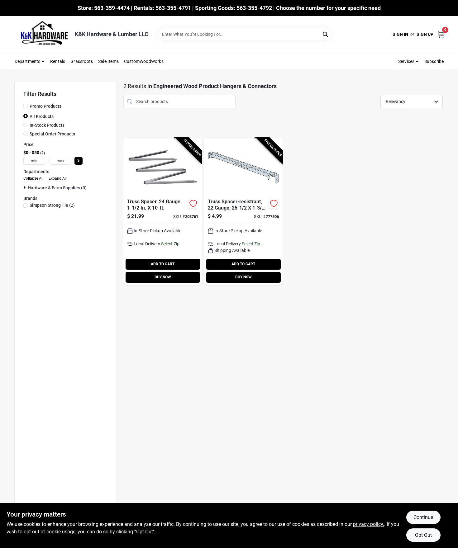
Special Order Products (52, 133)
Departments (28, 61)
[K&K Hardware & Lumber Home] (42, 34)
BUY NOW (163, 277)
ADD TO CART (162, 264)
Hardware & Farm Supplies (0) (57, 187)
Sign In (400, 34)
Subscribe (434, 61)
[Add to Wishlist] (193, 204)
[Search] (325, 34)
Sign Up (425, 34)
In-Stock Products (47, 125)
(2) (52, 205)
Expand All (58, 178)
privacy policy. (368, 524)
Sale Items (108, 61)
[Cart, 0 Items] (441, 34)
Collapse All (33, 178)
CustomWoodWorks (144, 61)
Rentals (57, 61)
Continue (423, 517)
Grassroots (81, 61)
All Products (42, 116)
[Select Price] (78, 161)
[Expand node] (25, 187)
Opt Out (423, 535)
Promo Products (45, 106)
